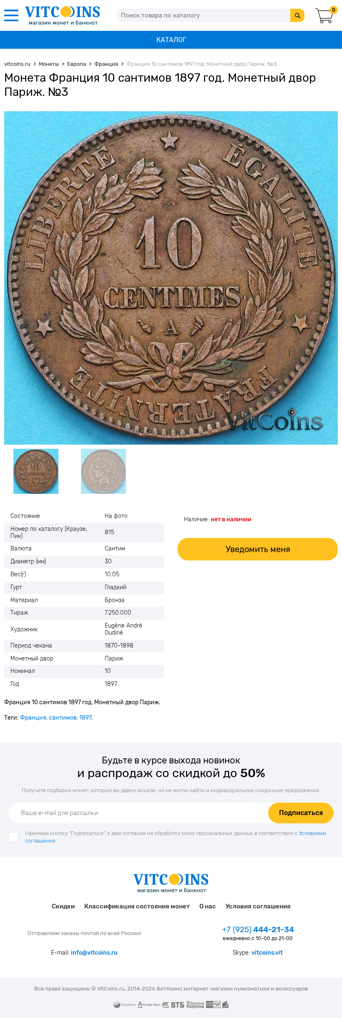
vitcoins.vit (267, 952)
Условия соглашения (258, 906)
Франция (33, 717)
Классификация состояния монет (137, 906)
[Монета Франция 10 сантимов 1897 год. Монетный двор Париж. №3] (171, 278)
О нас (207, 906)
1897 (85, 717)
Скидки (63, 906)
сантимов (63, 717)
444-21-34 (258, 929)
